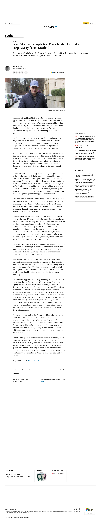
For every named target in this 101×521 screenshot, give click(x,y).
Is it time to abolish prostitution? (82, 146)
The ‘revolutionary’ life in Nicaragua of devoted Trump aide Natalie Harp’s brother (85, 175)
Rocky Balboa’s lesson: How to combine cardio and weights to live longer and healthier (86, 198)
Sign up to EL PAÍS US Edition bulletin (24, 369)
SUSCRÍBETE (86, 23)
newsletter (9, 470)
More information (17, 381)
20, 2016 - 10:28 (21, 68)
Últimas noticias (80, 133)
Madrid (81, 36)
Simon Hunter (33, 360)
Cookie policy (26, 517)
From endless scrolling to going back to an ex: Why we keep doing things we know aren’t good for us (85, 152)
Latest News (93, 36)
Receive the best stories (13, 474)
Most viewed (78, 170)
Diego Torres (17, 66)
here (42, 381)
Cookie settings (19, 517)
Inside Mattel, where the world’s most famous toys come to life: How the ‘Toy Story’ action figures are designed (85, 181)
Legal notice (7, 517)
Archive (38, 470)
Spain (9, 35)
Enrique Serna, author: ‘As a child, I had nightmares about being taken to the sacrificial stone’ (85, 158)
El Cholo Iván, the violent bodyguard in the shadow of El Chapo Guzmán (85, 185)
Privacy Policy (13, 517)
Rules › (63, 373)
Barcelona (86, 36)
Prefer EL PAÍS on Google (58, 72)
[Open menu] (6, 27)
